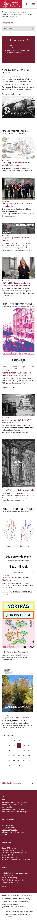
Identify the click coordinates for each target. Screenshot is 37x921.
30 (29, 760)
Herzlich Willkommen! (16, 40)
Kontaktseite (9, 84)
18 (29, 750)
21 (14, 755)
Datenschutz (15, 895)
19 (4, 755)
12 (29, 745)
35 (24, 765)
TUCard (4, 834)
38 (9, 770)
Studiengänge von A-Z (9, 830)
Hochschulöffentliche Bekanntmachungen (17, 859)
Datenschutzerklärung (8, 908)
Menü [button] (33, 4)
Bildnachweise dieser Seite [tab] (11, 783)
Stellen (10, 81)
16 (19, 750)
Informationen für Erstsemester (13, 832)
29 (24, 760)
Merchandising (7, 807)
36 (29, 765)
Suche (27, 4)
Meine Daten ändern (9, 857)
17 (24, 750)
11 (24, 745)
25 (4, 760)
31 (4, 765)
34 (19, 765)
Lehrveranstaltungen (9, 827)
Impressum (6, 895)
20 (9, 755)
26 (9, 760)
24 (29, 755)
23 (24, 755)
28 (19, 760)
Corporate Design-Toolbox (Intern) (14, 853)
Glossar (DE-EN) (7, 855)
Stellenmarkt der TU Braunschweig (14, 802)
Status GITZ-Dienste (9, 848)
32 (9, 765)
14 (9, 750)
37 (4, 770)
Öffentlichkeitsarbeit (16, 89)
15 (14, 750)
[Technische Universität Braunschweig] (11, 4)
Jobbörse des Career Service (12, 805)
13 (4, 750)
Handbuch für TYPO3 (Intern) (12, 850)
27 (14, 760)
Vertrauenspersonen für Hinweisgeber (16, 812)
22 (19, 755)
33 (14, 765)
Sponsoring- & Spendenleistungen (14, 809)
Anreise (4, 886)
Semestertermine (8, 825)
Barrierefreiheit (27, 895)
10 (19, 745)
